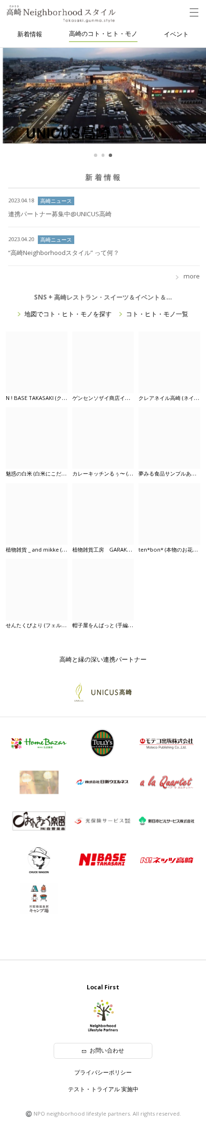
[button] (95, 155)
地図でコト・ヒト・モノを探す (68, 314)
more (191, 276)
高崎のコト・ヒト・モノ (103, 33)
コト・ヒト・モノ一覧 (157, 314)
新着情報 (29, 34)
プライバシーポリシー (103, 1072)
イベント (176, 34)
